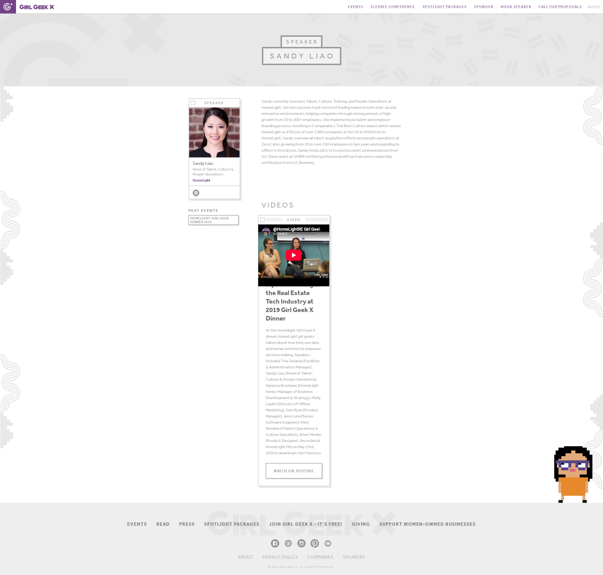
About (245, 556)
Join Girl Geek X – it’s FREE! (305, 524)
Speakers (354, 556)
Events (137, 524)
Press (187, 524)
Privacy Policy (280, 556)
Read (163, 524)
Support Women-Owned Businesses (427, 524)
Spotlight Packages (232, 524)
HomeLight (201, 180)
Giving (361, 524)
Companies (320, 556)
